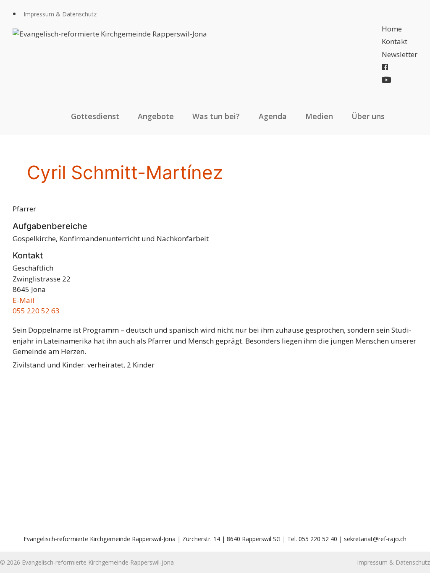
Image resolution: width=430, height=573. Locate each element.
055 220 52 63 (36, 310)
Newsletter (399, 54)
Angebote (156, 116)
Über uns (368, 116)
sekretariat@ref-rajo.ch (375, 539)
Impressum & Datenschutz (60, 14)
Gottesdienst (95, 116)
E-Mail (23, 300)
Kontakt (394, 41)
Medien (319, 116)
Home (392, 29)
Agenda (273, 116)
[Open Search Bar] (408, 116)
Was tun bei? (216, 116)
